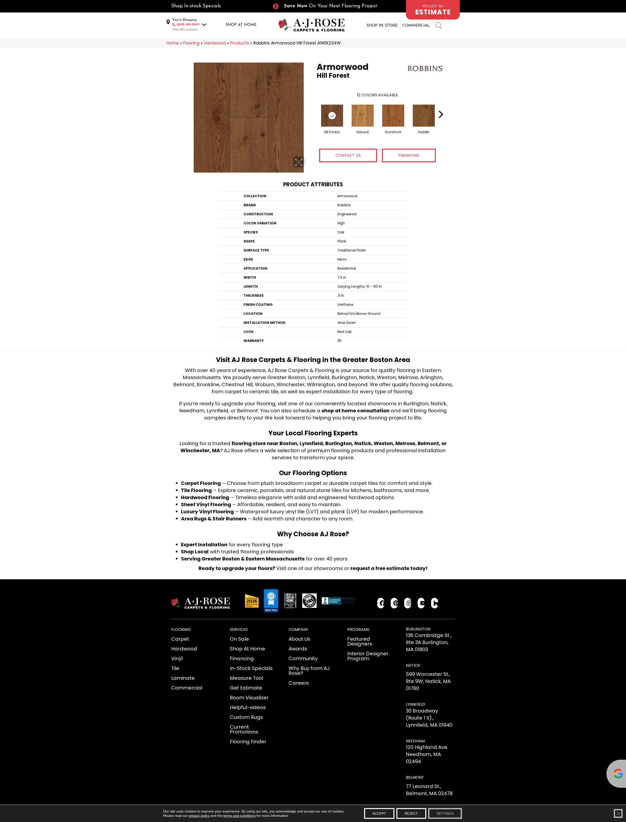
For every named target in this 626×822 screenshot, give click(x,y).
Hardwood (215, 43)
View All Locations (185, 29)
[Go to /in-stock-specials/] (216, 6)
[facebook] (380, 603)
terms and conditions (239, 816)
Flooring (191, 43)
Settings (445, 813)
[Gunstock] (393, 115)
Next (440, 107)
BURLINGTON (418, 629)
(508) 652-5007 (188, 24)
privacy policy (199, 816)
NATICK (413, 665)
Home (172, 43)
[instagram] (407, 603)
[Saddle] (424, 115)
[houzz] (434, 603)
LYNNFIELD (415, 704)
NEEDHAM (415, 741)
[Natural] (362, 115)
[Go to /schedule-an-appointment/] (433, 10)
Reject (411, 813)
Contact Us (348, 155)
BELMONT (415, 777)
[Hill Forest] (332, 115)
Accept (379, 813)
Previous (314, 107)
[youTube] (421, 603)
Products (239, 43)
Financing (408, 155)
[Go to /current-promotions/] (329, 6)
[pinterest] (394, 603)
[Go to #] (439, 26)
